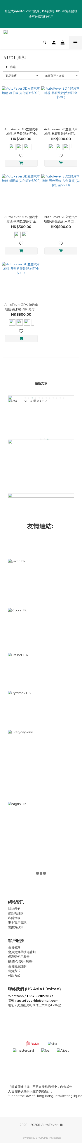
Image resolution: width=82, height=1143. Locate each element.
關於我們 (14, 909)
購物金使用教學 (20, 961)
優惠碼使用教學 (19, 957)
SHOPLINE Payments (48, 1137)
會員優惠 (14, 947)
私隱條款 (14, 918)
